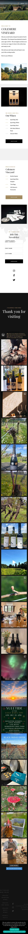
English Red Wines (5, 904)
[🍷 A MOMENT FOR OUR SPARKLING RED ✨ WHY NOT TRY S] (14, 641)
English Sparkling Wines (5, 897)
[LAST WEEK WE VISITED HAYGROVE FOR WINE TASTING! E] (14, 615)
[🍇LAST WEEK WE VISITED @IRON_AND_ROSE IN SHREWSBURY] (14, 378)
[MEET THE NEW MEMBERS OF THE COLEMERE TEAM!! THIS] (14, 352)
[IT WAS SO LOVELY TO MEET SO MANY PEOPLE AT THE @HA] (14, 457)
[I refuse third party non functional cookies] (26, 927)
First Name (8, 248)
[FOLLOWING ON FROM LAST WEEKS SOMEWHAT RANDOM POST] (14, 483)
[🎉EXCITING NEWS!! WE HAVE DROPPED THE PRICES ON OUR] (14, 746)
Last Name (8, 253)
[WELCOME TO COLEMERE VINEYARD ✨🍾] (14, 562)
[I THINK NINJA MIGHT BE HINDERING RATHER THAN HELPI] (14, 825)
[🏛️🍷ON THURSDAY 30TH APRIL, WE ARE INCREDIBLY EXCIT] (14, 536)
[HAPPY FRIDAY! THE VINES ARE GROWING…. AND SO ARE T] (14, 431)
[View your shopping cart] (18, 3)
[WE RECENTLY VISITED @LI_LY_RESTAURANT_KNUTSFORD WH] (14, 851)
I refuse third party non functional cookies (14, 931)
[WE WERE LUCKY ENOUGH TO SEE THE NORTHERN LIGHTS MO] (14, 667)
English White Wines (5, 910)
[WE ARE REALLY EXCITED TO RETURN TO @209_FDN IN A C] (14, 404)
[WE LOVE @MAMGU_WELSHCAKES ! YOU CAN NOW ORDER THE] (14, 772)
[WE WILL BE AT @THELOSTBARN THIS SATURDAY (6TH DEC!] (14, 720)
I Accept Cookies (14, 929)
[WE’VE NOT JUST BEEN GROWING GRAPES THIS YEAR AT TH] (14, 798)
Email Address (10, 241)
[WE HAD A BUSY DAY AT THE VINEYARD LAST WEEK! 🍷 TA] (14, 509)
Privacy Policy (5, 916)
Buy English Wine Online (4, 891)
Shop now (14, 141)
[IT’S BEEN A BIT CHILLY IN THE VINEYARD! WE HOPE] (14, 693)
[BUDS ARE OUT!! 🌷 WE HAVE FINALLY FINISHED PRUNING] (14, 588)
